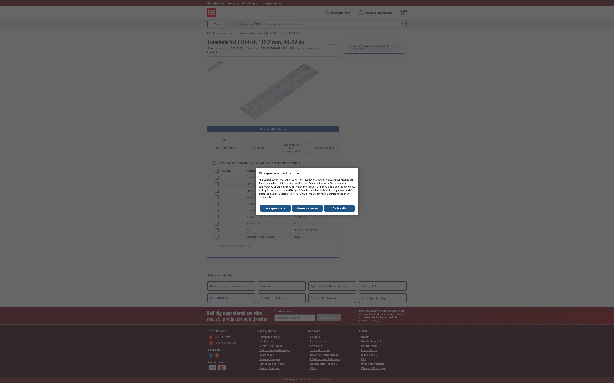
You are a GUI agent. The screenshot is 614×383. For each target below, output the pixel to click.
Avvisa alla (339, 208)
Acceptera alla (275, 208)
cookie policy (265, 197)
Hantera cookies (307, 208)
